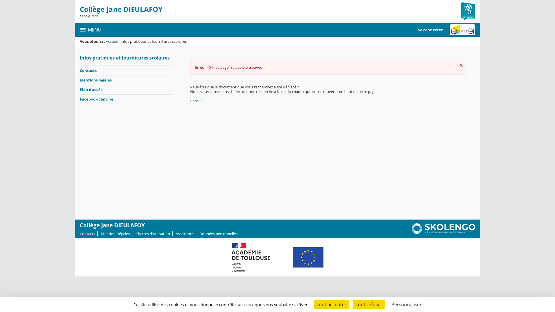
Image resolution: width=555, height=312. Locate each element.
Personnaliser (406, 304)
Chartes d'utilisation (153, 233)
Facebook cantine (96, 99)
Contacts (88, 70)
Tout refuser (369, 304)
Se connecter (430, 29)
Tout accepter (332, 304)
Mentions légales (96, 80)
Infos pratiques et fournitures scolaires (125, 58)
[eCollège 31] (462, 30)
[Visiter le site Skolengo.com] (443, 232)
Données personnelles (218, 233)
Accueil (112, 41)
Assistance (185, 233)
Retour (196, 100)
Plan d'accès (91, 89)
